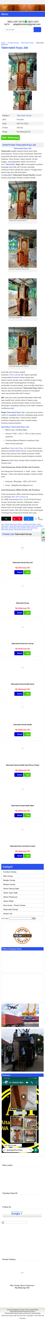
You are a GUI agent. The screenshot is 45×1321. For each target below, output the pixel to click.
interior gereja (14, 375)
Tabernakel (10, 164)
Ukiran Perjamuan (10, 897)
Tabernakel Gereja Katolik (22, 725)
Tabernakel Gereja (27, 43)
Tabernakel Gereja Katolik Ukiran (22, 684)
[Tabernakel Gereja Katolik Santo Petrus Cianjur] (23, 755)
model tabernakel (37, 526)
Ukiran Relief (8, 901)
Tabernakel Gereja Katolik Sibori (22, 806)
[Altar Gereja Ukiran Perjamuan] (22, 1282)
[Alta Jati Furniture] (22, 10)
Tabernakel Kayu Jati (14, 47)
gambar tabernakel (29, 524)
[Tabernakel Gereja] (22, 593)
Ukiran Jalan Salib (10, 893)
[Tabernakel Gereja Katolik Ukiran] (22, 675)
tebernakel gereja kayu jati (23, 530)
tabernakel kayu (32, 528)
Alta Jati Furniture (19, 497)
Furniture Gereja (13, 43)
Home (3, 43)
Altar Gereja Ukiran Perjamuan (22, 1285)
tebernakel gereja (7, 530)
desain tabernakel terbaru (13, 524)
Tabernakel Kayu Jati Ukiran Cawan (22, 846)
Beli (28, 572)
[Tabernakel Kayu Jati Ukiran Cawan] (23, 836)
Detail (19, 572)
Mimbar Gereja (9, 884)
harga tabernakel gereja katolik (19, 526)
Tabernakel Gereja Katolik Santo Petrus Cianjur (22, 765)
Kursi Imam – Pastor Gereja (14, 905)
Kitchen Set (7, 914)
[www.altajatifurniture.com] (22, 1071)
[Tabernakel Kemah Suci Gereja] (22, 635)
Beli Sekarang (10, 137)
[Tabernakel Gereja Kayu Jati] (22, 558)
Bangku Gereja (9, 880)
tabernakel (4, 528)
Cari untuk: (5, 918)
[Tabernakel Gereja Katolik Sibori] (22, 797)
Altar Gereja (8, 876)
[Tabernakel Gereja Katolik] (22, 713)
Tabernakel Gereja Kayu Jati (22, 562)
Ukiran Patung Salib (11, 889)
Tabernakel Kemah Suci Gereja (23, 643)
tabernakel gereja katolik (17, 528)
